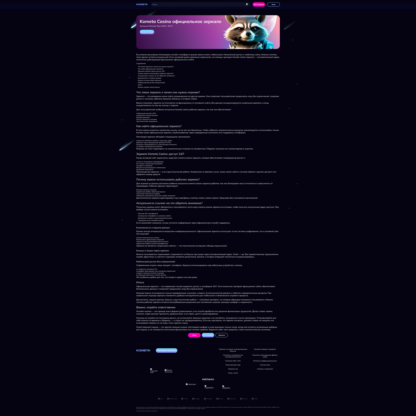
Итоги (140, 85)
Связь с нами (233, 373)
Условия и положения (265, 369)
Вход (273, 4)
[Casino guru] (191, 388)
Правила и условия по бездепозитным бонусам (233, 350)
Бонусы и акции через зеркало (149, 80)
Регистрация (259, 4)
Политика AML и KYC (233, 361)
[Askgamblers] (209, 388)
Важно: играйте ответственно (149, 87)
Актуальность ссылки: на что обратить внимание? (156, 76)
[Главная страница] (142, 4)
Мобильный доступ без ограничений (151, 83)
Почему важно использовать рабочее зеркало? (155, 73)
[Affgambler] (226, 388)
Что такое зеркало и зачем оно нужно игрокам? (155, 67)
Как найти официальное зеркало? (150, 69)
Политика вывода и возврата (265, 349)
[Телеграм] (168, 371)
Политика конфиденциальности (265, 361)
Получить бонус (147, 32)
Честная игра (265, 365)
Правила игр (233, 369)
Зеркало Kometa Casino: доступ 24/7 (151, 71)
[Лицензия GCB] (154, 371)
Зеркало (221, 335)
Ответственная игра (233, 365)
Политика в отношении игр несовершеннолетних (233, 356)
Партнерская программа (166, 350)
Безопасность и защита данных (149, 78)
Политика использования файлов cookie (264, 356)
